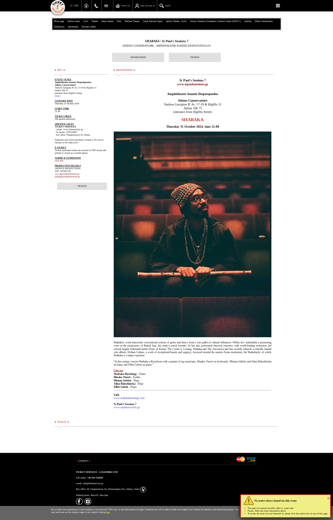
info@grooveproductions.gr (67, 176)
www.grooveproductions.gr (67, 174)
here (108, 512)
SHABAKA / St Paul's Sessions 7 (166, 41)
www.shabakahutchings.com (129, 398)
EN (76, 5)
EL (71, 5)
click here (59, 160)
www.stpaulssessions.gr (192, 84)
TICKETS (195, 57)
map (57, 96)
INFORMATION (138, 57)
